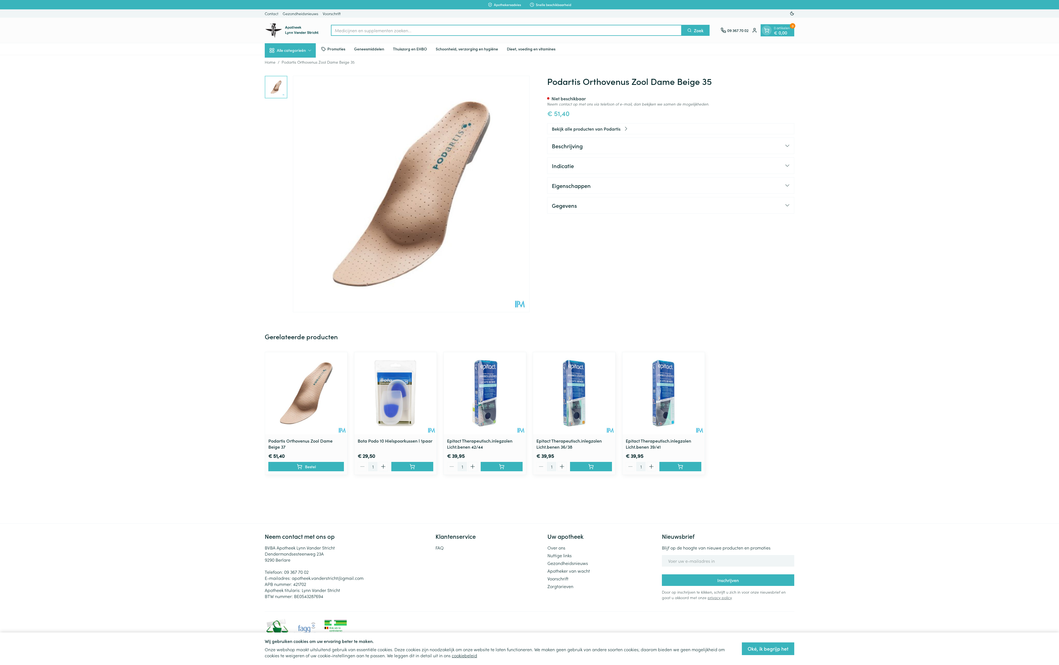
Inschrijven (728, 580)
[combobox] (506, 30)
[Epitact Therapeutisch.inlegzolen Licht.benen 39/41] (663, 393)
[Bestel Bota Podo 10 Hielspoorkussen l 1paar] (412, 466)
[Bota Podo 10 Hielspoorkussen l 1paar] (395, 393)
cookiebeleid (464, 655)
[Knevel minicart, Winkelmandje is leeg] (767, 30)
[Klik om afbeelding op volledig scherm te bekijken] (411, 194)
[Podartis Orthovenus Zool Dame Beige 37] (306, 393)
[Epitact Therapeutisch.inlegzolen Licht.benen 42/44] (485, 393)
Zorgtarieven (560, 586)
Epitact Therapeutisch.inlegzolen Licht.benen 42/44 (479, 444)
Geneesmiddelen (369, 49)
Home (270, 62)
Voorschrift (332, 13)
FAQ (439, 548)
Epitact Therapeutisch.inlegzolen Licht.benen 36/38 (569, 444)
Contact (271, 13)
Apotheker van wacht (568, 571)
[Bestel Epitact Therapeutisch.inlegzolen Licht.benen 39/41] (680, 466)
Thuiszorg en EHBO (410, 49)
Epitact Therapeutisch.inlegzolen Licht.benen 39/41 (658, 444)
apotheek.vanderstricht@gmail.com (327, 578)
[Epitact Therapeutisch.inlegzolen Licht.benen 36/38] (574, 393)
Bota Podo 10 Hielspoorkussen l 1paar (395, 441)
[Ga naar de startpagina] (292, 30)
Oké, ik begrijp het (768, 648)
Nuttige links (559, 555)
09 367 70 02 (296, 572)
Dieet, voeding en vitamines (531, 49)
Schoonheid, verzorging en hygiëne (467, 49)
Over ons (556, 548)
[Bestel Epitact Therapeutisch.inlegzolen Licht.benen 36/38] (591, 466)
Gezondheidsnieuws (300, 13)
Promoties (336, 49)
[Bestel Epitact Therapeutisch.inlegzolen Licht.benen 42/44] (502, 466)
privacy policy (720, 597)
